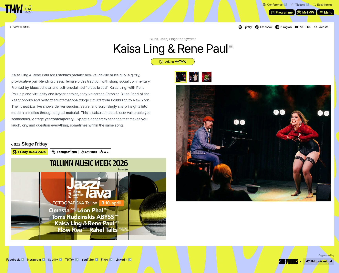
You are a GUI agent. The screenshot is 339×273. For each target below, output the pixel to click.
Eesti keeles (324, 4)
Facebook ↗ (15, 259)
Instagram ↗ (36, 259)
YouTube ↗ (90, 259)
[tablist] (253, 77)
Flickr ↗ (106, 259)
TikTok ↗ (71, 259)
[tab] (181, 77)
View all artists (21, 27)
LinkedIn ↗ (123, 259)
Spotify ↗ (55, 259)
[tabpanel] (253, 143)
